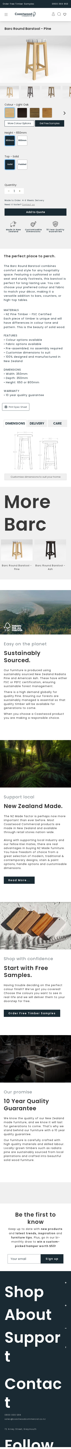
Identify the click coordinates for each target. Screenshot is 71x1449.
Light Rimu (47, 113)
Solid (9, 164)
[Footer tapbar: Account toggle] (52, 14)
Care (57, 423)
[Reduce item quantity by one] (9, 191)
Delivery (37, 423)
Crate (34, 113)
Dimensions (15, 423)
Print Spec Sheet (17, 407)
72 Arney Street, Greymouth (21, 1429)
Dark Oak (22, 113)
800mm (22, 140)
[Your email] (24, 1259)
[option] (35, 59)
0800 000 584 (13, 1414)
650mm (10, 140)
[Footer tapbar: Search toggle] (58, 14)
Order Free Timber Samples (18, 3)
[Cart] (63, 14)
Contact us (28, 204)
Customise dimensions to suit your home (36, 477)
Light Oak (9, 113)
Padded (22, 164)
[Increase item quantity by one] (20, 191)
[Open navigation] (9, 14)
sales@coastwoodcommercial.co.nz (25, 1419)
